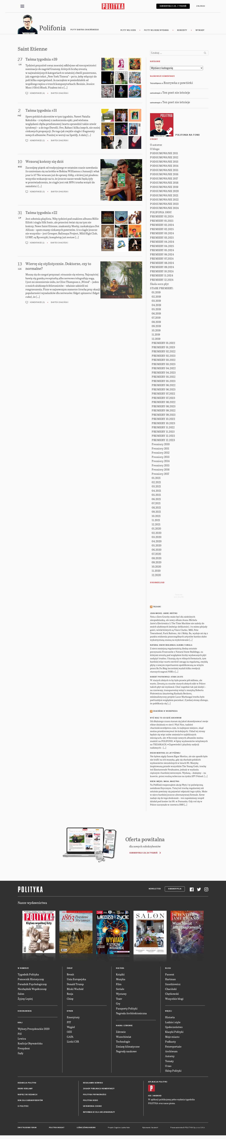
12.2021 (156, 524)
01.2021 (156, 478)
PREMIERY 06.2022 (163, 385)
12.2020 (156, 575)
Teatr (119, 999)
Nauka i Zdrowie (124, 1026)
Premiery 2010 (161, 444)
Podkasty (170, 1041)
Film (118, 984)
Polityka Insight (56, 1128)
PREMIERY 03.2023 (163, 364)
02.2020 (156, 533)
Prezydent (24, 1048)
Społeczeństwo (173, 1027)
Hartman (170, 979)
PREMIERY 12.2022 (163, 436)
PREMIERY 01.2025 (161, 221)
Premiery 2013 (161, 457)
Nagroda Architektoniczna (131, 1013)
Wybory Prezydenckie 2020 (33, 1029)
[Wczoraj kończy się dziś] (121, 180)
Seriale (120, 989)
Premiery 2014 (161, 461)
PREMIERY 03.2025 (162, 237)
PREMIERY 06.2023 (163, 389)
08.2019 (156, 322)
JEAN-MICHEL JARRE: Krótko (164, 613)
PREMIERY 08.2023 (163, 406)
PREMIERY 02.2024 (162, 225)
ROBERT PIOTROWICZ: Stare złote (166, 677)
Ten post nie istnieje (176, 92)
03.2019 (156, 301)
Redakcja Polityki (27, 1083)
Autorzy (170, 1056)
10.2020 (156, 566)
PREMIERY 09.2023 (163, 415)
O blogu (154, 149)
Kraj (20, 1023)
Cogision (117, 1128)
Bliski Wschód (75, 989)
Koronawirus (25, 1011)
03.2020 (156, 537)
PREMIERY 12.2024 (161, 280)
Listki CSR (73, 1041)
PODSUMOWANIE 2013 (164, 161)
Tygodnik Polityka (28, 974)
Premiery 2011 (160, 448)
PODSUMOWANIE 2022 (164, 199)
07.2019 (156, 317)
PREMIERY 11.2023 (163, 431)
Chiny (70, 999)
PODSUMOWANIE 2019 (164, 187)
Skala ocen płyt (159, 284)
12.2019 (156, 339)
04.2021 (156, 490)
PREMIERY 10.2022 (163, 419)
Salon (21, 994)
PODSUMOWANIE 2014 (164, 166)
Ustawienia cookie (92, 1106)
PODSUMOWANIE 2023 (164, 204)
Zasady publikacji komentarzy (99, 1089)
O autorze (156, 145)
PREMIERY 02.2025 (162, 229)
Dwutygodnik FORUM (27, 1128)
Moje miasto (172, 1037)
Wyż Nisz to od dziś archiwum (165, 718)
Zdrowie (121, 1032)
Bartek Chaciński (59, 93)
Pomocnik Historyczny (31, 979)
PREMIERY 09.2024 (162, 267)
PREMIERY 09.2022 (163, 410)
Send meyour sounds (178, 596)
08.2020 (156, 558)
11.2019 (156, 334)
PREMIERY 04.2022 (164, 368)
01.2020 (156, 528)
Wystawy (121, 994)
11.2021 (156, 520)
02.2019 (156, 296)
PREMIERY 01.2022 (163, 343)
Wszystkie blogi (174, 999)
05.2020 (156, 545)
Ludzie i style (173, 1022)
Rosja (70, 994)
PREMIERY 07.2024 (162, 258)
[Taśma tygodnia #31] (121, 129)
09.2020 (156, 562)
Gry (118, 1003)
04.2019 (156, 305)
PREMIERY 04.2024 (162, 242)
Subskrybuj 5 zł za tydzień (143, 853)
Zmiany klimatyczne (128, 1046)
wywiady (200, 30)
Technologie (123, 1041)
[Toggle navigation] (22, 6)
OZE (69, 1032)
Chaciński (171, 989)
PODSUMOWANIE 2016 (164, 174)
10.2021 (156, 516)
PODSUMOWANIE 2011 (164, 153)
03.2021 (156, 486)
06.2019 (156, 313)
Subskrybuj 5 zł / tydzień (173, 6)
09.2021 (156, 512)
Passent (169, 974)
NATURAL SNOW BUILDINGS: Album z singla (171, 645)
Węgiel (71, 1027)
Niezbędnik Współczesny (32, 989)
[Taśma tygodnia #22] (121, 231)
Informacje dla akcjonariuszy (99, 1112)
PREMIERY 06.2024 (162, 254)
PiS (20, 1034)
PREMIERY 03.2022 (163, 360)
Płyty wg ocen (128, 30)
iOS (149, 1096)
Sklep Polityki (173, 1070)
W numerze (23, 968)
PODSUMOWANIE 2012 (164, 157)
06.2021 (156, 499)
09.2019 (156, 326)
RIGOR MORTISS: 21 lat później (165, 753)
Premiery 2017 (160, 474)
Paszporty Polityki (126, 1008)
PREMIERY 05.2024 (162, 250)
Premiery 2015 (161, 465)
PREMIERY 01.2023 (163, 347)
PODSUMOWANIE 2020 (164, 191)
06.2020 (156, 550)
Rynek (70, 1011)
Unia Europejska (76, 979)
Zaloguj (200, 6)
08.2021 (156, 507)
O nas (168, 1066)
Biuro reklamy (25, 1089)
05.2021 (156, 495)
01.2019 (156, 292)
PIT (69, 1022)
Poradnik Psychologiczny (32, 984)
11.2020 (156, 571)
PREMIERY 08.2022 (163, 402)
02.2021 (156, 482)
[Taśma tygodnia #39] (121, 78)
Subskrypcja (174, 889)
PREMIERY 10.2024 (162, 271)
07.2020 (156, 554)
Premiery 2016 (161, 469)
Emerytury (73, 1017)
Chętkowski (172, 994)
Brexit (70, 974)
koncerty (182, 30)
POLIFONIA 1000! (161, 212)
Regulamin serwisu (93, 1083)
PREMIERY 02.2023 (163, 355)
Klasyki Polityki (174, 1032)
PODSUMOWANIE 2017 (164, 178)
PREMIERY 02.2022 (163, 351)
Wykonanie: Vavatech (150, 1128)
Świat (70, 968)
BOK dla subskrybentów (30, 1100)
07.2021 (156, 503)
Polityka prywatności (94, 1095)
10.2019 (156, 330)
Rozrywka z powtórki (178, 83)
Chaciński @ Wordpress (165, 711)
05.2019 (156, 309)
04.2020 (157, 541)
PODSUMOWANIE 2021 (164, 195)
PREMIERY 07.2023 (163, 398)
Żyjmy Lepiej (25, 999)
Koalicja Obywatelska (30, 1043)
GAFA (70, 1037)
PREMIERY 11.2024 (161, 275)
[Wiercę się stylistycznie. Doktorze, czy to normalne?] (121, 282)
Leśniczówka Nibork (86, 1128)
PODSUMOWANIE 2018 (164, 182)
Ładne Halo (125, 1128)
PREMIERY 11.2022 (163, 427)
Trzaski (157, 607)
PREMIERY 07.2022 (163, 393)
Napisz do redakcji (27, 1095)
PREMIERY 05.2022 (163, 377)
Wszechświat (123, 1037)
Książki (120, 974)
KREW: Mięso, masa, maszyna (164, 781)
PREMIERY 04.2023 (164, 372)
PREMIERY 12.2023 (163, 440)
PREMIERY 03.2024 (162, 233)
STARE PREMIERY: (161, 288)
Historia (170, 1017)
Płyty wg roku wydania (156, 30)
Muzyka (120, 979)
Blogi (168, 968)
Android (157, 1096)
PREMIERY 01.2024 (162, 216)
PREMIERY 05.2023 (163, 381)
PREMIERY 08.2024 (162, 263)
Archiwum (171, 1051)
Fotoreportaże (173, 1046)
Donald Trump (75, 984)
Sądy (20, 1053)
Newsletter (155, 889)
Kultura (120, 968)
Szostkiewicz (173, 984)
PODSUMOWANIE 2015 (164, 170)
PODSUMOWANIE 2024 (164, 208)
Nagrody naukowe (126, 1051)
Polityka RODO (90, 1100)
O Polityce (23, 1106)
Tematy (169, 1061)
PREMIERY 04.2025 (162, 246)
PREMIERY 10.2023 (163, 423)
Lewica (22, 1038)
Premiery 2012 (161, 452)
